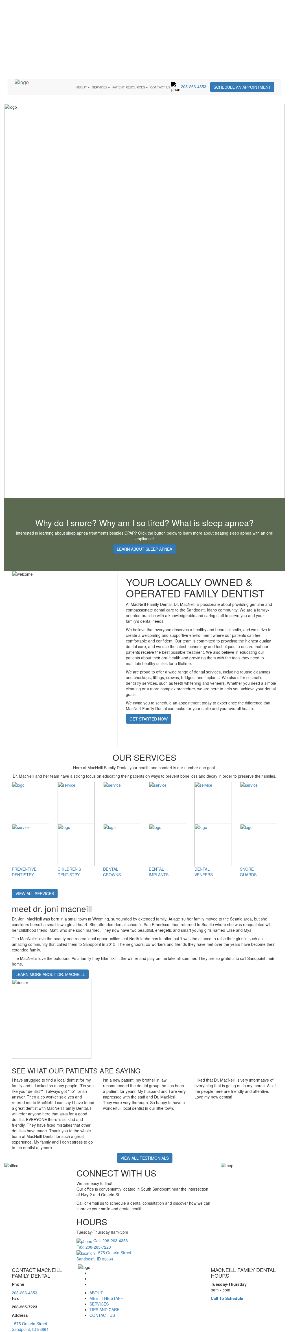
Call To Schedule (227, 1298)
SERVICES (99, 87)
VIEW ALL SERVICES (35, 893)
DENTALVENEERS (203, 871)
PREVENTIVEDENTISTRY (24, 871)
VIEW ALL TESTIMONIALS (145, 1158)
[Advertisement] (144, 39)
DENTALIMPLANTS (158, 871)
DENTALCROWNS (112, 871)
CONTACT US (160, 87)
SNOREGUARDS (248, 871)
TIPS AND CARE (104, 1309)
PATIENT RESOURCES (128, 87)
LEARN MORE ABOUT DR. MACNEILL (50, 974)
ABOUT (81, 87)
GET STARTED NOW (149, 719)
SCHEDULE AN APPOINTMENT (242, 87)
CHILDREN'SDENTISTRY (69, 871)
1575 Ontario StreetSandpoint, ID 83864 (30, 1326)
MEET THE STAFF (106, 1298)
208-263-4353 (193, 86)
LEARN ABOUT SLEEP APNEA (144, 549)
